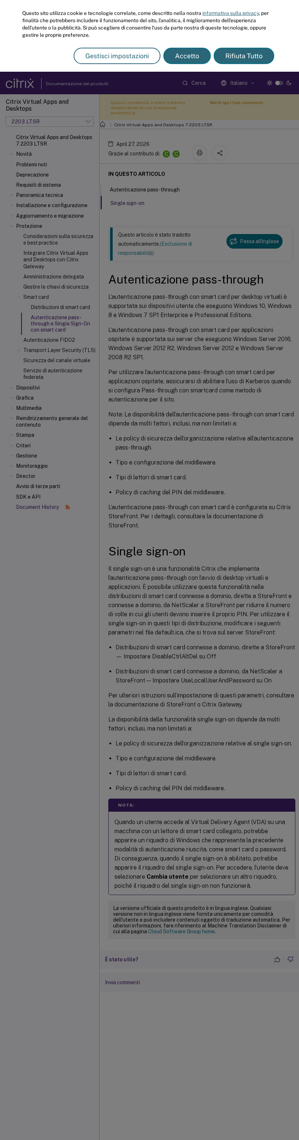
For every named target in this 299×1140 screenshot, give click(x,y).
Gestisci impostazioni (117, 56)
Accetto (187, 56)
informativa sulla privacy (230, 13)
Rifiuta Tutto (244, 56)
